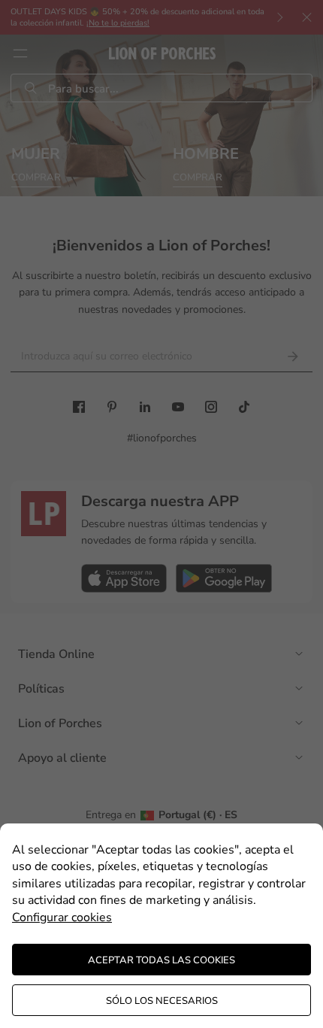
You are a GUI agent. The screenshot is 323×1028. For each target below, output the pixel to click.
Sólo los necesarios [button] (162, 1001)
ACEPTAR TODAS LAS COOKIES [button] (161, 960)
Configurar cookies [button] (62, 917)
